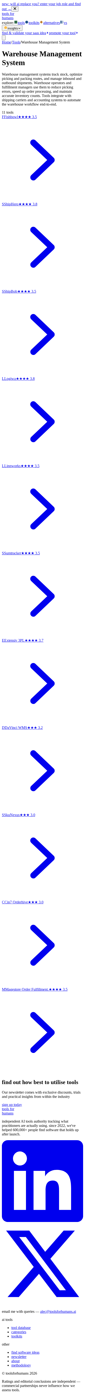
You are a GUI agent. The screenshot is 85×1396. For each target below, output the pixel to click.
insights (13, 28)
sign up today (12, 1105)
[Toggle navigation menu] (4, 37)
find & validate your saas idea (24, 33)
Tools (16, 42)
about (15, 1361)
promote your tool (62, 33)
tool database (21, 1328)
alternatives (51, 23)
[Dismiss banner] (14, 9)
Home (6, 42)
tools (21, 23)
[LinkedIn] (42, 1221)
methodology (21, 1365)
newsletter (18, 1357)
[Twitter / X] (42, 1303)
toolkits (34, 23)
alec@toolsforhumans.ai (58, 1311)
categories (18, 1332)
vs (65, 23)
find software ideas (25, 1352)
